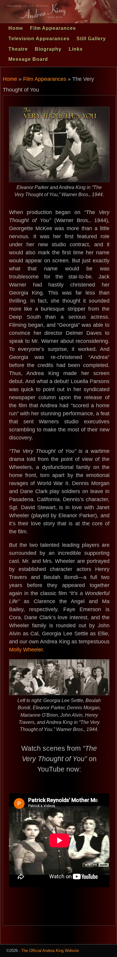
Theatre (18, 49)
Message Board (28, 59)
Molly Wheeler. (26, 650)
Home (15, 28)
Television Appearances (39, 38)
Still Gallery (91, 38)
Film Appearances (53, 28)
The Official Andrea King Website (50, 950)
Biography (48, 49)
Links (76, 49)
